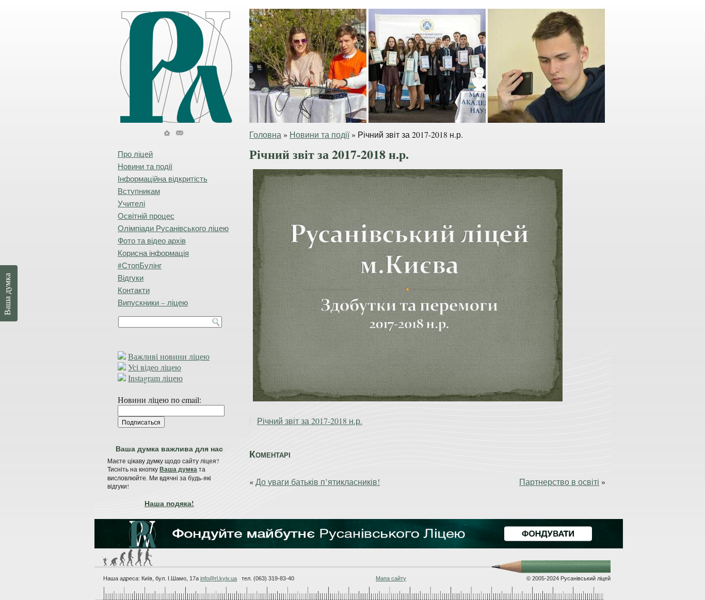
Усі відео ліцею (154, 367)
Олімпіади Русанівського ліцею (173, 228)
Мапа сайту (391, 578)
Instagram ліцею (155, 377)
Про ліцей (135, 154)
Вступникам (139, 191)
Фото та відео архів (152, 240)
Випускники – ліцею (153, 302)
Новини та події (319, 134)
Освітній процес (146, 215)
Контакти (134, 290)
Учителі (131, 203)
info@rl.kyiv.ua (218, 578)
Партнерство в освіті (559, 481)
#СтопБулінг (140, 265)
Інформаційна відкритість (162, 178)
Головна (265, 134)
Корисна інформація (153, 253)
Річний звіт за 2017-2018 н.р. (309, 420)
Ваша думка (178, 469)
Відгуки (130, 277)
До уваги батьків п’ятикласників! (317, 481)
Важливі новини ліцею (169, 356)
